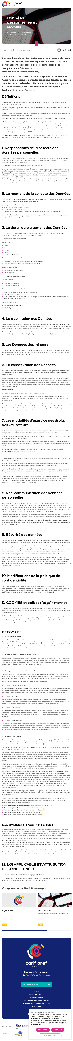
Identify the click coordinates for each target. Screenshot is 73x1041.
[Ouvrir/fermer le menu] (69, 4)
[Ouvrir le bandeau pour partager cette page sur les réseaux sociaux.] (69, 50)
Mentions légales (36, 997)
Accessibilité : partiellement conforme (36, 1003)
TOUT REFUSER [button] (58, 1030)
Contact (36, 991)
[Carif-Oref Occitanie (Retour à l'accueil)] (12, 4)
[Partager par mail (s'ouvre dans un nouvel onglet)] (64, 50)
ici (50, 805)
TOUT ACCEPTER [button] (42, 1030)
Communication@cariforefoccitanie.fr (23, 451)
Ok (49, 984)
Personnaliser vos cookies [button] (49, 1035)
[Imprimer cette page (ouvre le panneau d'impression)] (59, 50)
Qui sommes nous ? (36, 994)
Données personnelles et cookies (36, 1000)
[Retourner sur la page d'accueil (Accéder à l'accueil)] (36, 955)
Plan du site (36, 1006)
